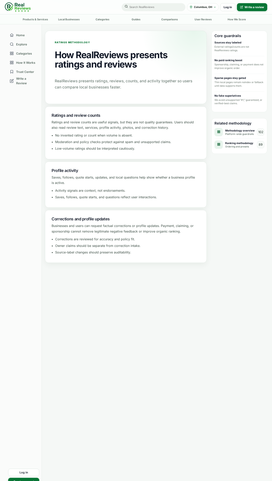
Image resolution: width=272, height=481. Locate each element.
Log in (228, 7)
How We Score (237, 19)
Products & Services (35, 19)
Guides (136, 19)
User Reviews (203, 19)
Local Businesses (69, 19)
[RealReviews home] (18, 7)
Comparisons (169, 19)
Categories (102, 19)
